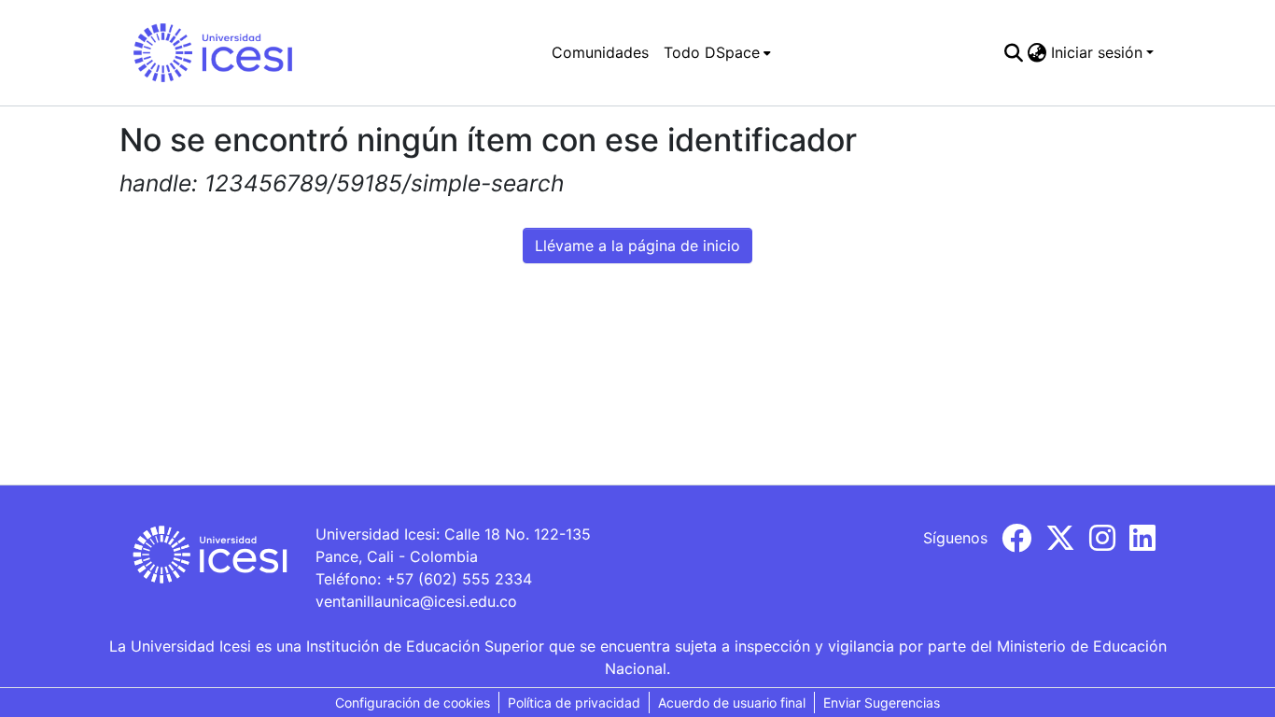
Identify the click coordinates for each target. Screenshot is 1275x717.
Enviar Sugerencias (881, 702)
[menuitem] (717, 52)
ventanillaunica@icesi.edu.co (416, 601)
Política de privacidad (574, 702)
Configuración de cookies (412, 702)
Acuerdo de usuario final (732, 702)
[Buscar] (1014, 52)
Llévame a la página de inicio (637, 245)
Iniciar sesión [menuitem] (1096, 52)
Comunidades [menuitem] (600, 52)
